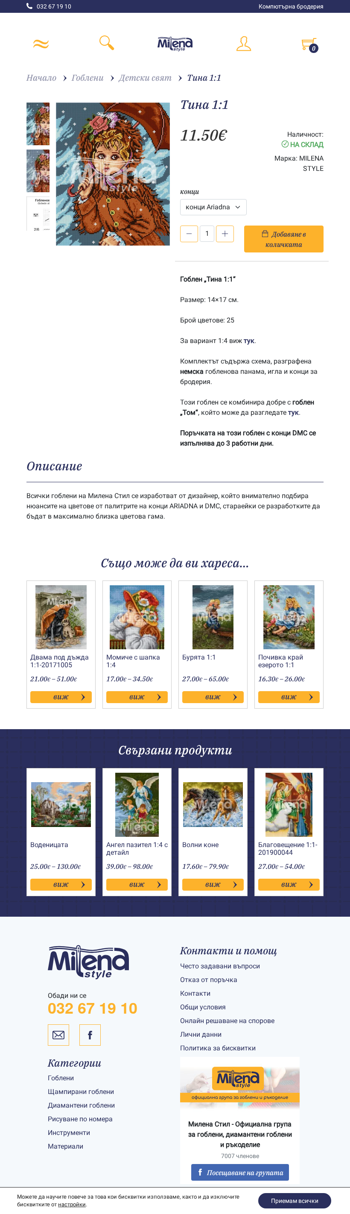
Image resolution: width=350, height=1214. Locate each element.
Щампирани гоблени (81, 1092)
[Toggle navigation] (40, 44)
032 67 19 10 (54, 6)
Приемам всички (294, 1200)
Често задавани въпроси (220, 966)
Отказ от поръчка (208, 980)
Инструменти (69, 1133)
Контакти (195, 993)
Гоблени (61, 1078)
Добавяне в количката (285, 239)
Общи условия (203, 1007)
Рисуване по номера (80, 1119)
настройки (72, 1204)
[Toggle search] (106, 44)
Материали (65, 1146)
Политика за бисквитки (218, 1048)
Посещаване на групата (245, 1172)
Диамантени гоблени (81, 1105)
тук (249, 341)
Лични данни (201, 1034)
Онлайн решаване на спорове (227, 1021)
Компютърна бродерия (291, 6)
